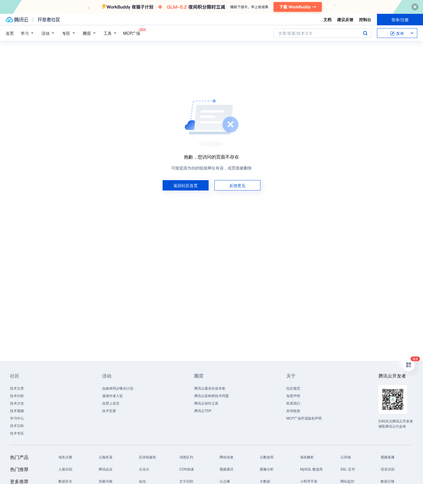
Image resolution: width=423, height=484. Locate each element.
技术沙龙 (17, 403)
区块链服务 (147, 456)
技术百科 (17, 425)
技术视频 (17, 410)
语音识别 (388, 468)
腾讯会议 (106, 468)
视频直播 (388, 456)
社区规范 (293, 388)
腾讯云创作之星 (206, 403)
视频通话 (226, 468)
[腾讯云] (17, 19)
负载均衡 (106, 481)
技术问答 (17, 395)
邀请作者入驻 (112, 395)
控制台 (365, 19)
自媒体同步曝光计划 (117, 388)
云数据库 (267, 456)
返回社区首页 (186, 185)
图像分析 (267, 468)
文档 (327, 19)
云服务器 (106, 456)
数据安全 (65, 481)
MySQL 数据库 (311, 468)
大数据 (265, 481)
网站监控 (347, 481)
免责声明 (293, 395)
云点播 (225, 481)
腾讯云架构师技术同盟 (211, 395)
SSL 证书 (347, 468)
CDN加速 (186, 468)
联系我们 (293, 403)
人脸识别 (65, 468)
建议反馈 (345, 19)
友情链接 (293, 410)
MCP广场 (131, 33)
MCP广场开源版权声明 (304, 418)
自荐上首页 (110, 403)
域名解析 (307, 456)
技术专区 (17, 432)
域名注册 (65, 456)
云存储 (345, 456)
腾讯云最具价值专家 (209, 388)
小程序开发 (308, 481)
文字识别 (186, 481)
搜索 (365, 33)
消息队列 (186, 456)
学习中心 (17, 418)
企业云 (144, 468)
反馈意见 (237, 185)
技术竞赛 (109, 410)
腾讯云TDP (203, 410)
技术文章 (17, 388)
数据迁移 (388, 481)
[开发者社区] (49, 19)
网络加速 (226, 456)
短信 (142, 481)
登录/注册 (400, 19)
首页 (10, 33)
